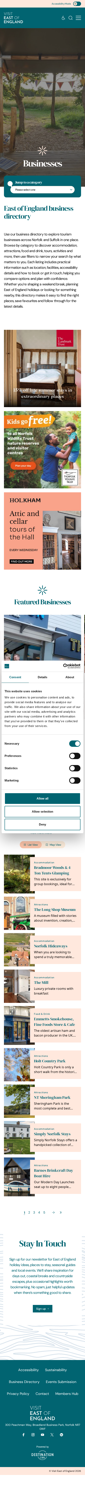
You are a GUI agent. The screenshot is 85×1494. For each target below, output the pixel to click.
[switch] (74, 756)
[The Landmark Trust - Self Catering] (42, 368)
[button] (78, 18)
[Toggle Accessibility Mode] (77, 4)
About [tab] (69, 677)
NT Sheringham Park (52, 1097)
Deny (42, 824)
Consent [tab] (15, 677)
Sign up (41, 1308)
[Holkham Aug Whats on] (42, 531)
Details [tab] (42, 677)
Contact (42, 1394)
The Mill (41, 982)
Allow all (43, 798)
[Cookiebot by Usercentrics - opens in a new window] (63, 666)
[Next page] (53, 1212)
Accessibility (28, 1370)
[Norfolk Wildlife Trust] (42, 449)
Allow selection (42, 811)
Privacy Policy (18, 1394)
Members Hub (66, 1394)
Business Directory (24, 1382)
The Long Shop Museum (55, 909)
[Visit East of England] (13, 17)
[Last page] (60, 1212)
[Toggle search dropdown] (71, 18)
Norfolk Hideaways (50, 946)
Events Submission (61, 1382)
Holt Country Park (50, 1061)
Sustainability (56, 1370)
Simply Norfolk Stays (52, 1134)
